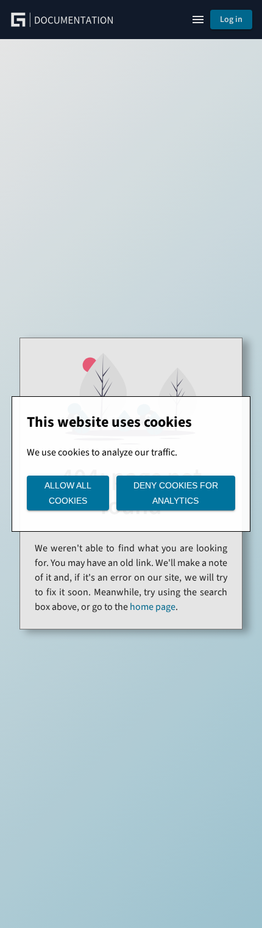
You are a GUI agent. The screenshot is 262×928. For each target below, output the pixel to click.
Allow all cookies (67, 493)
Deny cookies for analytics (175, 493)
